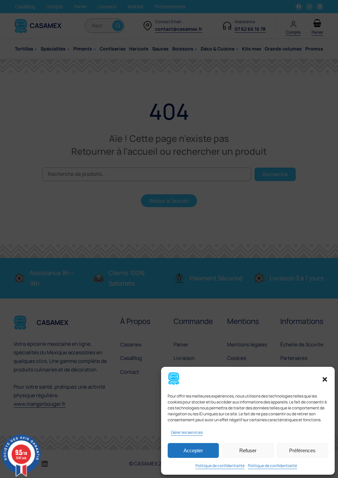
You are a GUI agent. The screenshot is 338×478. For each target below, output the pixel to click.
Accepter (193, 450)
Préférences (302, 450)
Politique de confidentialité (220, 465)
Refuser (247, 450)
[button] (324, 379)
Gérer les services (187, 432)
